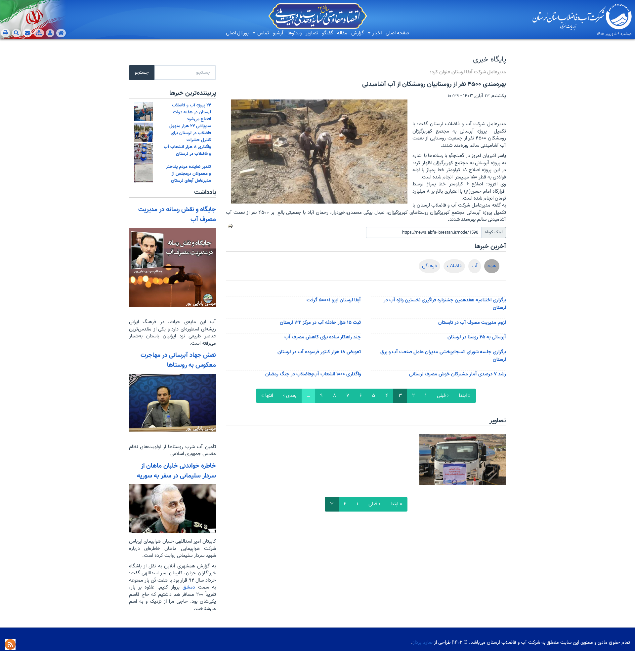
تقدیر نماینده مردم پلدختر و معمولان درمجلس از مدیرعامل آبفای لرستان (188, 173)
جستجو (142, 72)
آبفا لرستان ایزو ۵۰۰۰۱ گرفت (334, 300)
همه (491, 266)
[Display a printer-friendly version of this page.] (230, 226)
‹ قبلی (443, 396)
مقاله (342, 33)
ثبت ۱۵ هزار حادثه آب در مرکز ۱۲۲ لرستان (320, 322)
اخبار (376, 33)
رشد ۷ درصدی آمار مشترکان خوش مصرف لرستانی (457, 374)
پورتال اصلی (237, 33)
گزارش (357, 33)
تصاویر (312, 33)
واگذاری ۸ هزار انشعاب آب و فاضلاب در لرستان (187, 150)
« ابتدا (465, 396)
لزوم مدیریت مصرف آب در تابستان (472, 322)
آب (475, 266)
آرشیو (278, 33)
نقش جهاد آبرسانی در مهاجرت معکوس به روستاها (178, 360)
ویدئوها (294, 33)
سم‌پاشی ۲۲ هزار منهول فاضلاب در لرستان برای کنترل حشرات (190, 133)
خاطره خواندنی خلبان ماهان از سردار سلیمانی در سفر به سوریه (176, 471)
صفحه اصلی (397, 33)
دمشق (187, 587)
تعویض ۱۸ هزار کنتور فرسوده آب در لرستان (319, 352)
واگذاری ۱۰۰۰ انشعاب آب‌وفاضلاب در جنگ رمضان (313, 374)
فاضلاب (454, 266)
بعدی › (289, 396)
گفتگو (327, 33)
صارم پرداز (423, 642)
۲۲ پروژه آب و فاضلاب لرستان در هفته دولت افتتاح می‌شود (191, 112)
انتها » (267, 396)
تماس (262, 33)
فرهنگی (429, 266)
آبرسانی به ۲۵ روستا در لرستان (476, 337)
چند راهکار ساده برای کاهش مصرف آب (322, 337)
